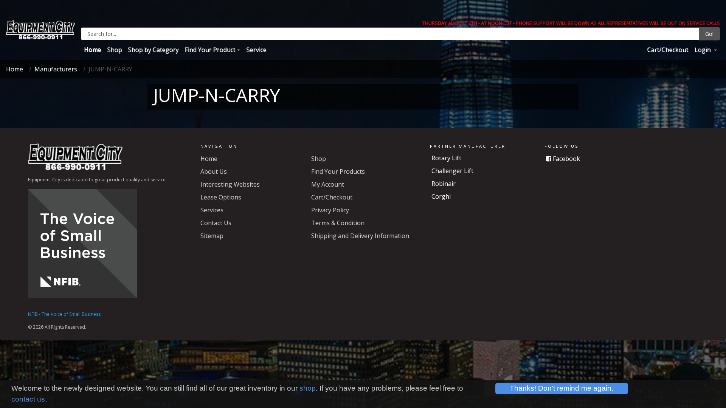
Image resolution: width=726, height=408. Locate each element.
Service (256, 49)
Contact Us (215, 223)
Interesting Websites (230, 184)
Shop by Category (153, 49)
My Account (327, 184)
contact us (28, 399)
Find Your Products (338, 171)
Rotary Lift (446, 158)
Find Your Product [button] (210, 49)
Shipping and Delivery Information (360, 236)
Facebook (565, 159)
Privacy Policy (330, 210)
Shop (114, 49)
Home (92, 49)
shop (307, 388)
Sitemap (211, 236)
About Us (213, 171)
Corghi (441, 196)
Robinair (443, 183)
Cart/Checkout (667, 49)
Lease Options (220, 197)
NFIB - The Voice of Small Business (64, 314)
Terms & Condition (338, 223)
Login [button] (703, 49)
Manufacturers (55, 69)
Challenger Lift (452, 171)
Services (211, 210)
